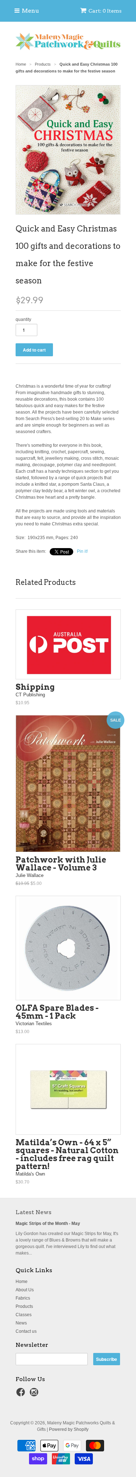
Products (24, 1306)
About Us (25, 1289)
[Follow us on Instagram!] (35, 1394)
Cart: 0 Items (104, 11)
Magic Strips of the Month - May (48, 1223)
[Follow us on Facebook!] (21, 1394)
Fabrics (23, 1298)
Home (22, 1281)
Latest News (33, 1212)
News (21, 1323)
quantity (23, 319)
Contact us (26, 1331)
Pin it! (82, 551)
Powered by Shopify (68, 1429)
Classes (24, 1314)
